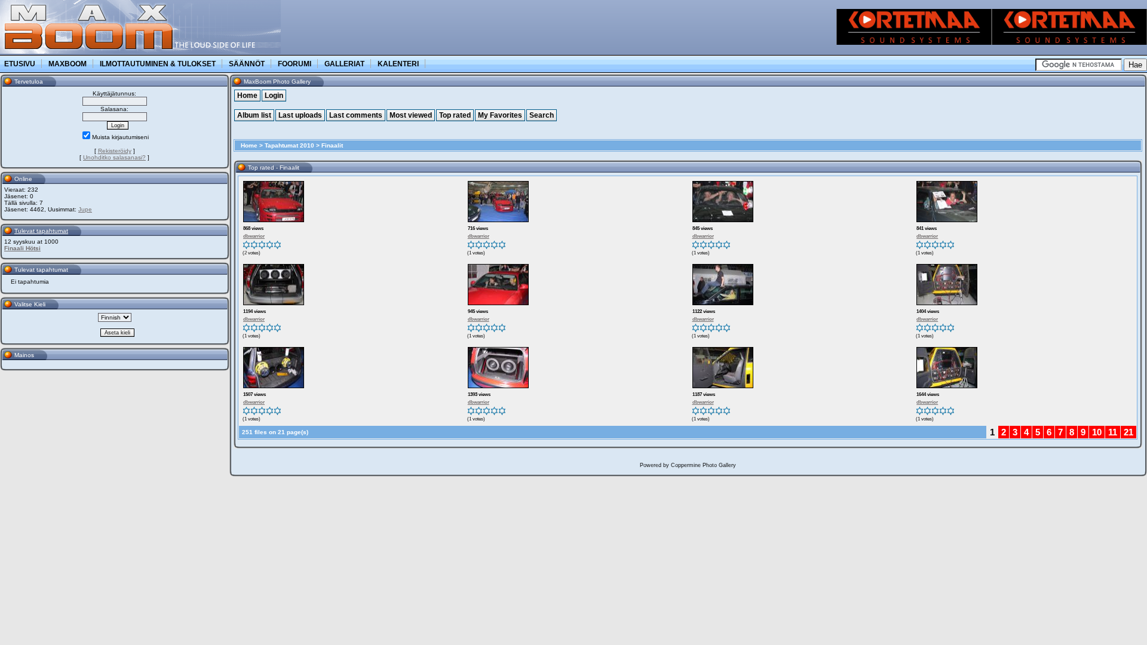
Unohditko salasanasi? (114, 157)
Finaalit (332, 145)
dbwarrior (254, 236)
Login (274, 95)
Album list (254, 115)
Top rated (455, 115)
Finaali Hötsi (22, 248)
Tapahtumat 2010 (289, 145)
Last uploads (300, 115)
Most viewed (411, 115)
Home (247, 95)
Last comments (355, 115)
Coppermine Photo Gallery (703, 465)
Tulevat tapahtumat (41, 231)
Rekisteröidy (114, 151)
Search (541, 115)
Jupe (85, 209)
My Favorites (500, 115)
